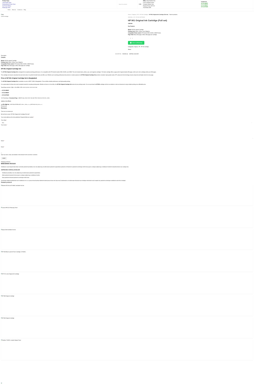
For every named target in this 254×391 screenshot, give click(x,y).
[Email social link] (244, 10)
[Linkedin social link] (136, 49)
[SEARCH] (135, 4)
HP (138, 14)
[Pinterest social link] (251, 10)
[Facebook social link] (239, 10)
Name (2, 140)
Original (134, 14)
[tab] (118, 54)
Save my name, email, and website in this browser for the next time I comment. (19, 154)
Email (2, 146)
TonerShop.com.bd (5, 87)
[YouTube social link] (249, 10)
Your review (4, 124)
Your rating (4, 120)
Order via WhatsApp (137, 42)
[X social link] (242, 10)
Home (129, 14)
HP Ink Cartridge (144, 14)
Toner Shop (12, 380)
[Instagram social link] (247, 10)
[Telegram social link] (138, 49)
